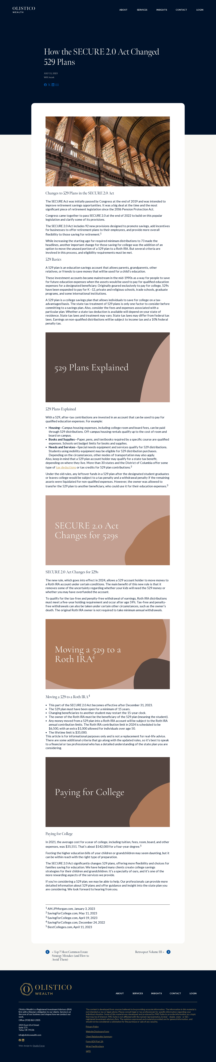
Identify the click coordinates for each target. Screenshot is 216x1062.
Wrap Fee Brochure (95, 1046)
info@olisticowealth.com (30, 1035)
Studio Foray (39, 1045)
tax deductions (66, 467)
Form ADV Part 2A (94, 1041)
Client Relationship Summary (99, 1036)
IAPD (88, 1051)
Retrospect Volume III (148, 952)
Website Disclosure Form (97, 1031)
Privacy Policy (92, 1026)
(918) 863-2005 (32, 1020)
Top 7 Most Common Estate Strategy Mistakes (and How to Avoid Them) (70, 955)
